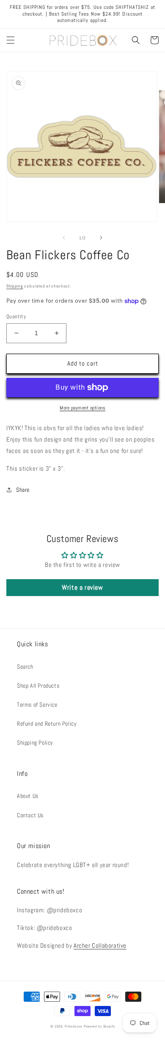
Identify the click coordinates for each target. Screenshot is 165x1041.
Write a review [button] (82, 587)
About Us (27, 796)
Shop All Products (38, 685)
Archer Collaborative (100, 945)
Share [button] (23, 489)
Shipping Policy (35, 742)
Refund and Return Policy (47, 723)
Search (25, 666)
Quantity (16, 316)
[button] (10, 40)
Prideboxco (73, 1026)
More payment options (82, 407)
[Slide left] (64, 237)
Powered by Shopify (99, 1026)
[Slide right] (101, 237)
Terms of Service (37, 704)
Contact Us (30, 815)
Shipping (14, 286)
